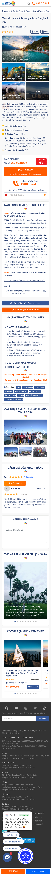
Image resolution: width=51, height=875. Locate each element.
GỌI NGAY (13, 871)
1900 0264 (28, 184)
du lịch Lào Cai (10, 395)
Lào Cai (21, 395)
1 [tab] (15, 621)
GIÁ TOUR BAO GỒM (17, 327)
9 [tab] (36, 621)
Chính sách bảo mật (34, 821)
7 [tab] (30, 621)
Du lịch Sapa (18, 11)
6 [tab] (28, 621)
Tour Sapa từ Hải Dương (14, 399)
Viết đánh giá (16, 483)
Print (46, 32)
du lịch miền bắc (21, 391)
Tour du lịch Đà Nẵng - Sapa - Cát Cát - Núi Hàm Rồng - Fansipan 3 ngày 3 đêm (22, 673)
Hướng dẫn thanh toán (35, 824)
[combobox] (7, 195)
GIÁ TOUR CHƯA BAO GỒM (21, 362)
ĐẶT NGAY (25, 172)
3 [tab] (20, 621)
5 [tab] (25, 621)
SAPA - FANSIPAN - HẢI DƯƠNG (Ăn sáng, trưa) (25, 274)
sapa (18, 387)
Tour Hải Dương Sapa (34, 395)
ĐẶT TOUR (34, 687)
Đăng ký (42, 718)
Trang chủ (6, 11)
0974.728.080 (29, 731)
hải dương (8, 391)
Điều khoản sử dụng (34, 817)
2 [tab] (17, 621)
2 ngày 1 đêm (28, 387)
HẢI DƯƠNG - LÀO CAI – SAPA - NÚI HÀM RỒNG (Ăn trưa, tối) (24, 214)
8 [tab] (33, 621)
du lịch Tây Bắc (34, 391)
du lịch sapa (39, 387)
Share (35, 32)
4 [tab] (23, 621)
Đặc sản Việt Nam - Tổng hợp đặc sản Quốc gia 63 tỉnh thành (24, 606)
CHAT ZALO (38, 871)
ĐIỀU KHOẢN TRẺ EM (17, 367)
